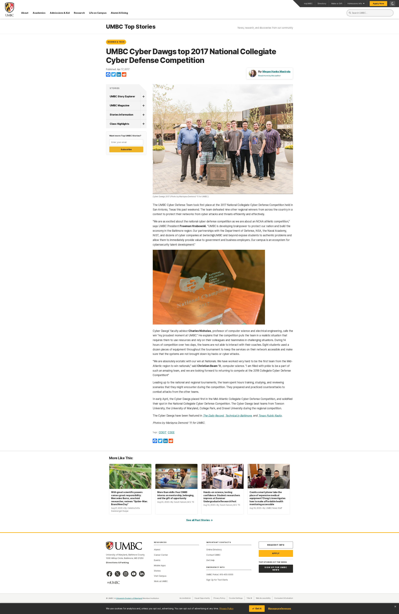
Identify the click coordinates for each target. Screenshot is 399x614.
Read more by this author (269, 75)
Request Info (275, 545)
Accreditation (185, 598)
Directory (322, 3)
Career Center (161, 555)
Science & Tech (116, 42)
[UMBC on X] (117, 573)
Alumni (157, 549)
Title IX (250, 598)
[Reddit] (124, 74)
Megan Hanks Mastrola (276, 71)
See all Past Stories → (199, 520)
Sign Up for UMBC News (275, 568)
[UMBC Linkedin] (141, 573)
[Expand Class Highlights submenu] (143, 123)
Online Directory (213, 549)
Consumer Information (283, 598)
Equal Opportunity (203, 598)
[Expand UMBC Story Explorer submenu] (143, 96)
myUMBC (308, 3)
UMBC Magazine (119, 105)
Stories (115, 88)
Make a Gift (336, 3)
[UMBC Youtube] (133, 573)
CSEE (171, 432)
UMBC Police (212, 574)
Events (157, 560)
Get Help (210, 560)
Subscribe (126, 149)
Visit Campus (160, 576)
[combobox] (370, 12)
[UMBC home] (7, 9)
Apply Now (378, 3)
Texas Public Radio (270, 415)
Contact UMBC (213, 555)
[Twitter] (113, 74)
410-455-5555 (226, 574)
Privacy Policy (226, 608)
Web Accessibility (264, 598)
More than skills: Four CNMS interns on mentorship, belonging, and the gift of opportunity (175, 495)
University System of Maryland (129, 598)
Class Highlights (119, 123)
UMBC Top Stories (130, 27)
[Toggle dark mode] (392, 3)
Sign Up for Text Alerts (217, 579)
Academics (39, 13)
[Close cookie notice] (395, 606)
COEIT (162, 432)
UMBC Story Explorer (122, 96)
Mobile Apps (160, 565)
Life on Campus (98, 13)
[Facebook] (108, 74)
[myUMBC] (113, 582)
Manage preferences (279, 608)
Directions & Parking (117, 562)
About (24, 13)
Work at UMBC (161, 581)
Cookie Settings (236, 598)
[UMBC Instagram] (125, 573)
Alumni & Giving (119, 13)
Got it (258, 608)
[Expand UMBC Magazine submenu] (143, 105)
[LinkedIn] (119, 74)
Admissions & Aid (60, 13)
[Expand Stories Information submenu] (143, 114)
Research (79, 13)
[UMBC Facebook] (109, 573)
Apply (276, 553)
